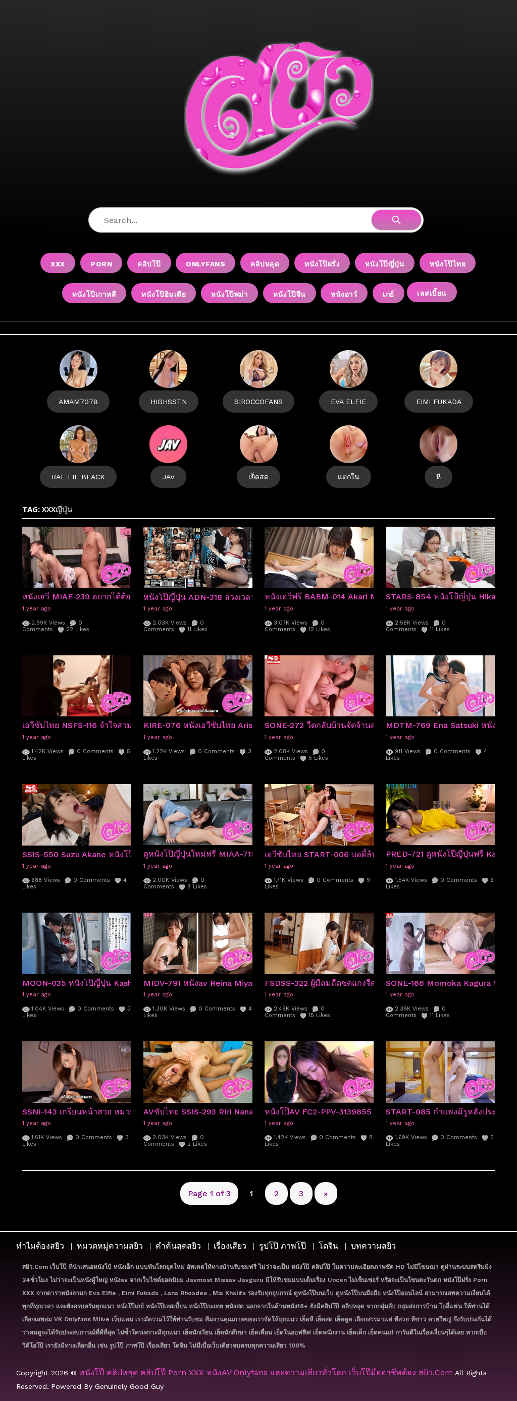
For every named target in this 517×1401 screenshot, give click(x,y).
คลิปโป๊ (149, 264)
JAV (168, 477)
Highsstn (168, 402)
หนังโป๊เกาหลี (94, 294)
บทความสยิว (373, 1246)
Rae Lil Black (78, 477)
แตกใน (348, 477)
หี (438, 477)
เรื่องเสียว (230, 1246)
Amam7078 (78, 402)
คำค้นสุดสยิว (178, 1246)
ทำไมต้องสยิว (40, 1246)
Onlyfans (205, 264)
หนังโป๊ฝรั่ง (322, 264)
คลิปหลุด (264, 264)
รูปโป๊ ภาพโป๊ (282, 1246)
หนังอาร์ (344, 294)
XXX (57, 264)
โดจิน (328, 1246)
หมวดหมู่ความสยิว (110, 1246)
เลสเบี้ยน (432, 293)
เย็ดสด (258, 477)
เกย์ (388, 294)
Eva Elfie (348, 402)
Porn (101, 264)
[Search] (396, 220)
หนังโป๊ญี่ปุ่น (384, 264)
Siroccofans (258, 402)
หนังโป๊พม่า (229, 294)
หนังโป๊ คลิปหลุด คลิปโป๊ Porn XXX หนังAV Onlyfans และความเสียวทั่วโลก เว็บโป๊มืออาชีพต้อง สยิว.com (266, 1372)
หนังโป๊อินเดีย (163, 294)
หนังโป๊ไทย (448, 264)
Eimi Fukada (438, 402)
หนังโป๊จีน (289, 294)
